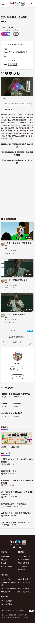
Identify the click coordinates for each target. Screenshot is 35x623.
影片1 (28, 136)
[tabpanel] (17, 337)
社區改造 (7, 52)
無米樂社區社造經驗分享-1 (16, 280)
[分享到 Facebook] (6, 73)
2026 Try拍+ (5, 579)
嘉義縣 (14, 45)
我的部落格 (7, 136)
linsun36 (7, 464)
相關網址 (26, 133)
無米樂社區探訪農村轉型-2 (16, 314)
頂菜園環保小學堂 (23, 152)
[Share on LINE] (14, 73)
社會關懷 (16, 52)
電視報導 (4, 152)
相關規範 (4, 560)
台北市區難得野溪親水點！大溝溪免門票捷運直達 (17, 493)
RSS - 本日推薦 (6, 604)
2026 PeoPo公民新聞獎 (8, 583)
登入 (23, 337)
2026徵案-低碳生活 (24, 579)
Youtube (20, 547)
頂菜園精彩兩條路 (18, 144)
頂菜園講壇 (12, 152)
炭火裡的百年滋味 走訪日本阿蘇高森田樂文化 (17, 481)
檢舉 (16, 34)
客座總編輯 (22, 569)
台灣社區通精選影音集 (10, 160)
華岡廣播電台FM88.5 (11, 506)
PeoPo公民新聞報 (24, 556)
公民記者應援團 (23, 563)
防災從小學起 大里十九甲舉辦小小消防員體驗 (17, 460)
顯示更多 (11, 60)
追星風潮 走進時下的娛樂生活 (13, 503)
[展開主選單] (3, 4)
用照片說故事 (6, 592)
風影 (5, 473)
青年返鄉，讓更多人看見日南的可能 (16, 522)
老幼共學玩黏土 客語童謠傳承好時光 (16, 513)
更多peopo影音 (18, 136)
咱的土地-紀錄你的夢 (8, 588)
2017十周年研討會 (24, 582)
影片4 (11, 138)
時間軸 (3, 563)
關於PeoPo (5, 556)
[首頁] (17, 3)
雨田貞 (6, 515)
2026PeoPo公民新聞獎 (10, 447)
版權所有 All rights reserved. (12, 64)
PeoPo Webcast (23, 560)
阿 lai (6, 497)
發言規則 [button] (30, 331)
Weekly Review (6, 566)
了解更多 (17, 376)
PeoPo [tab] (13, 331)
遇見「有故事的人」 (25, 592)
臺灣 (9, 45)
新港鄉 (20, 45)
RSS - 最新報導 (6, 601)
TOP (31, 611)
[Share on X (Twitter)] (10, 73)
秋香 (5, 485)
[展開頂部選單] (32, 4)
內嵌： (5, 98)
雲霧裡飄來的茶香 (8, 471)
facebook (14, 547)
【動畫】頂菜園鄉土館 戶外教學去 (18, 244)
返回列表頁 (17, 342)
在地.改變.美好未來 (24, 588)
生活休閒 (24, 52)
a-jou (6, 248)
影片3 (6, 138)
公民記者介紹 (22, 566)
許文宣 (6, 525)
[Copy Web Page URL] (18, 73)
